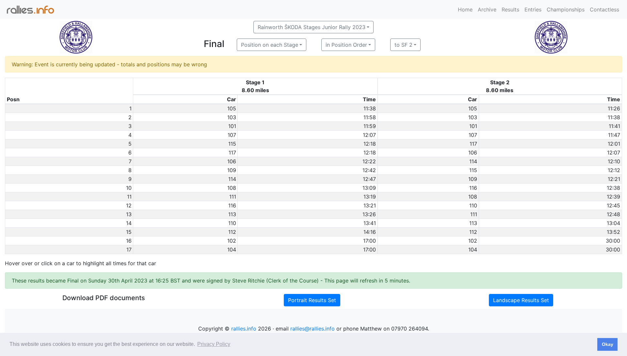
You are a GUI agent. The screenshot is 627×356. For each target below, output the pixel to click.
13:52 (613, 232)
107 (232, 135)
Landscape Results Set (521, 300)
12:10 (614, 161)
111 (232, 196)
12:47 (369, 179)
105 (231, 108)
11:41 (614, 126)
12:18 (369, 143)
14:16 (369, 232)
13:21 (369, 205)
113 (232, 214)
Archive (487, 9)
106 (472, 152)
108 (231, 188)
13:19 (369, 196)
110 (473, 205)
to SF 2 (403, 44)
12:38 (613, 188)
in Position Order (346, 44)
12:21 (614, 179)
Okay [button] (607, 344)
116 (473, 188)
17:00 (369, 240)
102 (231, 240)
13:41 (369, 223)
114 (473, 161)
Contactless (604, 9)
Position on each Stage (269, 44)
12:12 (614, 170)
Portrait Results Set (312, 300)
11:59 (369, 126)
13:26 (369, 214)
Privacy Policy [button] (213, 344)
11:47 (614, 135)
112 (232, 232)
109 (231, 170)
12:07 (369, 135)
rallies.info (243, 328)
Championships (566, 9)
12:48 (613, 214)
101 (232, 126)
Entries (532, 9)
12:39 (613, 196)
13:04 (613, 223)
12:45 (613, 205)
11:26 (614, 108)
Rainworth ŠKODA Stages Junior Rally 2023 (311, 27)
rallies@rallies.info (312, 328)
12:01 (614, 143)
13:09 (369, 188)
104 (231, 249)
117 (473, 143)
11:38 (369, 108)
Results (510, 9)
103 (231, 117)
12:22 (369, 161)
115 (232, 143)
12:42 (369, 170)
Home (465, 9)
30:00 (613, 240)
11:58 (369, 117)
